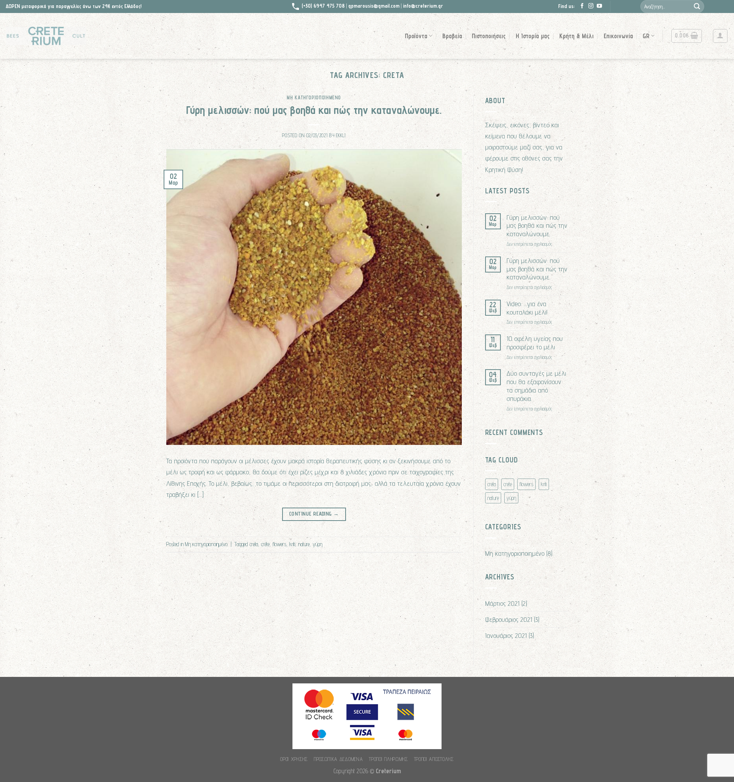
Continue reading (314, 514)
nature (304, 544)
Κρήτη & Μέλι (576, 36)
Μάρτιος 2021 (502, 603)
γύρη (317, 544)
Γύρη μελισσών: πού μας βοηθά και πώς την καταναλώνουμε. (314, 110)
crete (265, 544)
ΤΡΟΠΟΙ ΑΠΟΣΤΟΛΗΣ (434, 759)
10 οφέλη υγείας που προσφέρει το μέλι (535, 342)
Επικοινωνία (618, 36)
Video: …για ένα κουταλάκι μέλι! (527, 308)
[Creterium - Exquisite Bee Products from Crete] (46, 36)
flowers (279, 544)
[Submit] (696, 6)
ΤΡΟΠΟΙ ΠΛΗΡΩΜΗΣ (388, 759)
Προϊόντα (416, 36)
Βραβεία (452, 36)
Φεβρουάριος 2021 (508, 619)
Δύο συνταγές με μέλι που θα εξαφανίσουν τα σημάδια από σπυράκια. (536, 385)
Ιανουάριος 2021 (506, 635)
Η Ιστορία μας (533, 36)
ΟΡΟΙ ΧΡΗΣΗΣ (294, 759)
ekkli (341, 135)
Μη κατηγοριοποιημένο (314, 98)
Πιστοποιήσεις (489, 36)
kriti (292, 544)
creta (254, 544)
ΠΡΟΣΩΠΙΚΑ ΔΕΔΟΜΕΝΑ (338, 759)
